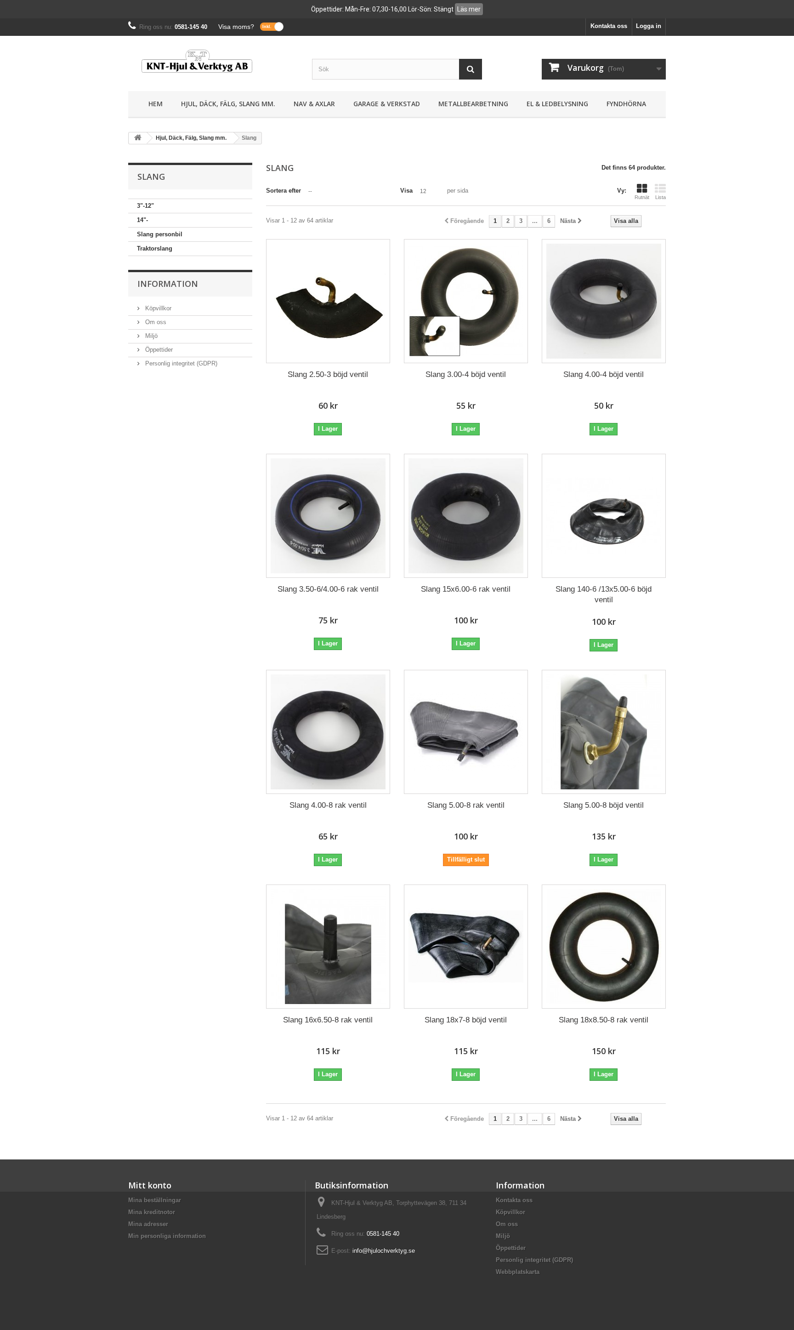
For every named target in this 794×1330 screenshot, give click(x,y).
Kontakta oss (608, 26)
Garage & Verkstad (386, 103)
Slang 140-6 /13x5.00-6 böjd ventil (604, 594)
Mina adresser (148, 1224)
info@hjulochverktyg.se (383, 1250)
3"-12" (145, 205)
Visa (406, 190)
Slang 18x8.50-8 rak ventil (603, 1020)
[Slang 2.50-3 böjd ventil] (328, 301)
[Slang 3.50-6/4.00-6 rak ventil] (328, 515)
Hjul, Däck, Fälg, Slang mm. (228, 103)
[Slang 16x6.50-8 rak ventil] (328, 946)
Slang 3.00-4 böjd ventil (465, 374)
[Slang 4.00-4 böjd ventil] (603, 301)
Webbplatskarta (517, 1271)
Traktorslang (154, 248)
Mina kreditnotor (151, 1212)
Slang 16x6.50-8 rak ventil (328, 1020)
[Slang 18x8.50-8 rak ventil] (603, 946)
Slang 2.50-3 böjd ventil (328, 374)
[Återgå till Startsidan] (138, 138)
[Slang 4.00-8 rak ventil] (328, 731)
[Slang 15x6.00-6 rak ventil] (465, 515)
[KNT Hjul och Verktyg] (213, 61)
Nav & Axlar (314, 103)
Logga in (648, 26)
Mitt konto (149, 1185)
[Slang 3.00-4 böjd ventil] (465, 301)
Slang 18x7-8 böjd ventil (466, 1020)
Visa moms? (236, 26)
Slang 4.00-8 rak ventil (328, 805)
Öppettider (158, 349)
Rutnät (642, 197)
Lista (660, 197)
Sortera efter (283, 190)
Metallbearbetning (473, 103)
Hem (155, 103)
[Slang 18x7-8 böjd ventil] (465, 946)
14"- (142, 220)
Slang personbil (159, 234)
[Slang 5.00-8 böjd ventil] (603, 731)
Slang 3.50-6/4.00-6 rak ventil (328, 589)
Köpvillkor (157, 308)
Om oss (154, 322)
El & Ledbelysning (557, 103)
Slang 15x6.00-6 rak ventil (465, 589)
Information (167, 283)
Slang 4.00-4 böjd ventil (603, 374)
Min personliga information (167, 1236)
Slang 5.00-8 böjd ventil (603, 805)
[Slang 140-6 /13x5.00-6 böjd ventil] (603, 515)
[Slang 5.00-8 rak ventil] (465, 731)
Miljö (150, 335)
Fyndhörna (626, 103)
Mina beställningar (154, 1200)
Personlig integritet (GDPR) (180, 363)
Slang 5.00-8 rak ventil (466, 805)
